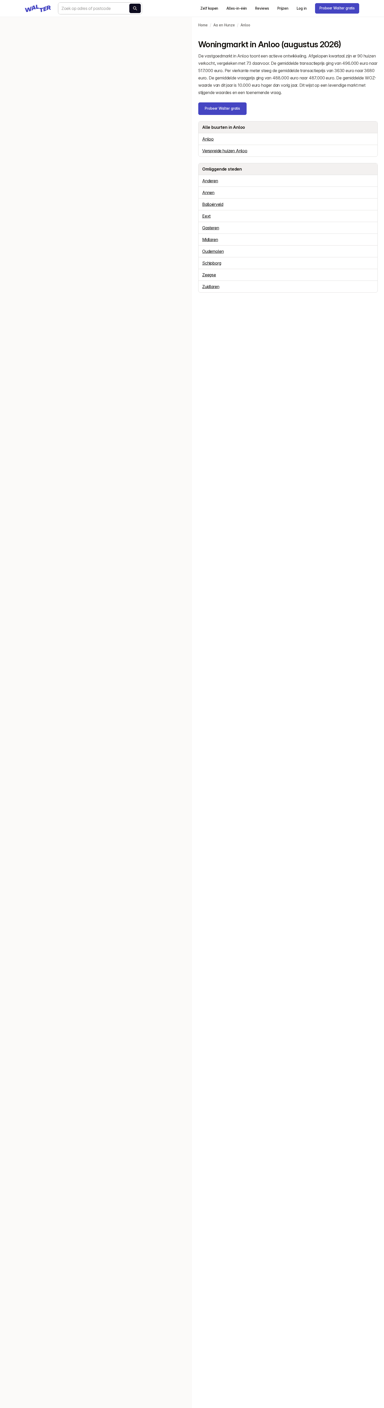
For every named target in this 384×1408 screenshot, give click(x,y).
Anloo (245, 25)
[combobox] (100, 8)
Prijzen (282, 8)
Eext (206, 216)
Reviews (262, 8)
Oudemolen (213, 251)
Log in (302, 8)
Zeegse (209, 274)
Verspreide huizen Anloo (224, 150)
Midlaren (210, 239)
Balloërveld (212, 204)
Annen (208, 192)
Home (203, 25)
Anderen (210, 180)
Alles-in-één (236, 8)
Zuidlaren (210, 286)
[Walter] (38, 8)
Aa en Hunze (224, 25)
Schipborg (211, 263)
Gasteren (210, 227)
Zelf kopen (209, 8)
